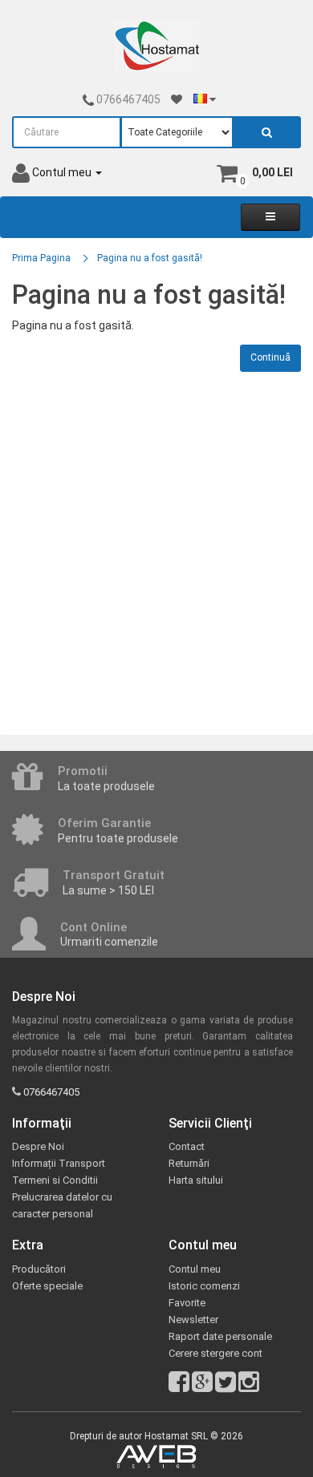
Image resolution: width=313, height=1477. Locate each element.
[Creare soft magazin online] (156, 1456)
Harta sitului (196, 1180)
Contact (187, 1146)
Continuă (270, 357)
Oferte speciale (47, 1286)
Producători (39, 1269)
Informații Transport (58, 1163)
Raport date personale (220, 1336)
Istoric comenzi (204, 1286)
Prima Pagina (41, 258)
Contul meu (195, 1269)
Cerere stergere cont (215, 1353)
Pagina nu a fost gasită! (149, 258)
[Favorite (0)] (176, 100)
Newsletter (193, 1320)
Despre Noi (38, 1146)
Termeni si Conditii (55, 1180)
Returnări (189, 1163)
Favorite (187, 1303)
